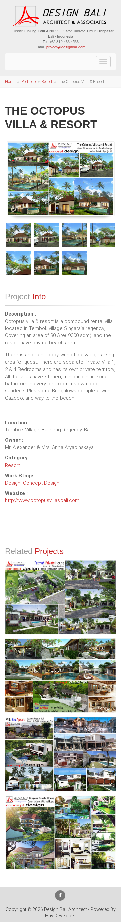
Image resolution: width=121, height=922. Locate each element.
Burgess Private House (60, 803)
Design (13, 483)
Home (10, 81)
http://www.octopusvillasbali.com (42, 500)
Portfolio (28, 81)
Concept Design (41, 483)
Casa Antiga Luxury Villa (60, 646)
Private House (60, 632)
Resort (46, 81)
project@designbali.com (65, 46)
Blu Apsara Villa (60, 725)
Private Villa (60, 711)
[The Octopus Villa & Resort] (60, 179)
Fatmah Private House (61, 568)
